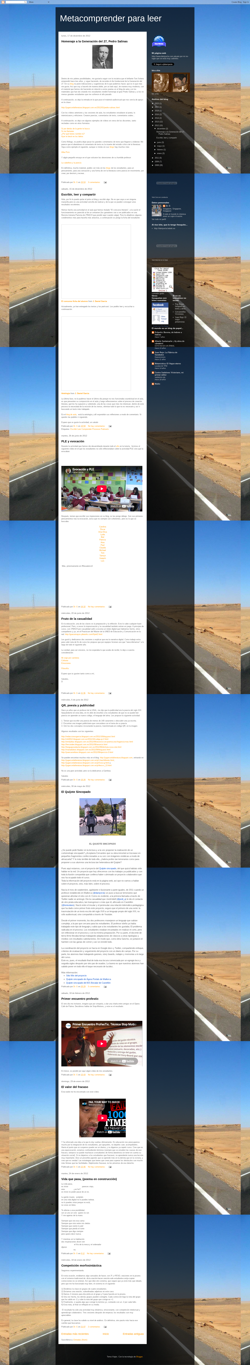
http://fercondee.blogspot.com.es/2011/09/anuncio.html (84, 744)
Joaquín (102, 558)
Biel (102, 537)
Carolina (102, 527)
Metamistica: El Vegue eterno (168, 364)
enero (159, 153)
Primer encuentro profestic (80, 998)
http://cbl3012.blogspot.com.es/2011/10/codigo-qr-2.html (84, 739)
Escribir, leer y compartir (78, 194)
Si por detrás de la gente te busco (75, 129)
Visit (160, 197)
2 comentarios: (94, 1327)
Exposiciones (160, 357)
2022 (157, 107)
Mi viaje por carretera (70, 658)
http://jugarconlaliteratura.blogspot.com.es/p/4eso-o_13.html (86, 765)
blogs (112, 147)
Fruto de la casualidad (76, 618)
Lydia (102, 534)
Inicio (106, 1333)
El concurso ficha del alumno (74, 301)
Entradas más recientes (75, 1333)
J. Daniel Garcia (100, 301)
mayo (159, 146)
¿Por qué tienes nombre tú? (73, 134)
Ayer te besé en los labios (72, 136)
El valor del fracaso (74, 1087)
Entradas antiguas (133, 1333)
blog (71, 84)
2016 (157, 114)
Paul (102, 545)
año (117, 446)
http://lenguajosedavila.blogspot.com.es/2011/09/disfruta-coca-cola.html (91, 747)
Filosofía (65, 668)
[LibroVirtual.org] (156, 322)
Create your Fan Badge (160, 326)
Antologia (65, 393)
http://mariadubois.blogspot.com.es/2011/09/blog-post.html (85, 750)
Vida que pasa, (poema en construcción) (89, 1179)
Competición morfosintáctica (81, 1265)
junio (159, 142)
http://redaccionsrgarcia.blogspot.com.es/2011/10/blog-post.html (88, 736)
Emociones (66, 663)
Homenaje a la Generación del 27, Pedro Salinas (94, 41)
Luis (102, 561)
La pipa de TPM (161, 366)
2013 (157, 122)
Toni (102, 553)
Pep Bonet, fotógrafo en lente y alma (180, 306)
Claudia (103, 548)
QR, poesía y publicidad (77, 705)
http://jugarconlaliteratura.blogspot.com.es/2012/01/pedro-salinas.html (90, 107)
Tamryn (103, 556)
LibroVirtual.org (163, 319)
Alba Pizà (65, 152)
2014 (157, 118)
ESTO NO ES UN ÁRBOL (165, 346)
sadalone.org (160, 377)
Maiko (157, 384)
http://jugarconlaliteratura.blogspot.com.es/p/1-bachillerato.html (87, 760)
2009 (157, 162)
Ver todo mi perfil (159, 219)
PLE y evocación (72, 441)
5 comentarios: (94, 986)
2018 (157, 111)
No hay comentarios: (97, 426)
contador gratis (158, 293)
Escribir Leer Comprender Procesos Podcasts (89, 429)
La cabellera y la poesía (71, 163)
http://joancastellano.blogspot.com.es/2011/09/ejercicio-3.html (87, 752)
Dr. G (168, 206)
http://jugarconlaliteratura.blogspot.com (116, 758)
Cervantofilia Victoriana (180, 313)
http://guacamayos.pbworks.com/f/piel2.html (83, 634)
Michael (102, 550)
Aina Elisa (102, 532)
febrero (160, 150)
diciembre (161, 129)
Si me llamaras (67, 131)
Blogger (139, 1357)
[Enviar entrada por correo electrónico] (105, 182)
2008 (157, 165)
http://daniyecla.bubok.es (164, 228)
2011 (157, 158)
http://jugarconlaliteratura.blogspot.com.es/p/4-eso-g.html (85, 763)
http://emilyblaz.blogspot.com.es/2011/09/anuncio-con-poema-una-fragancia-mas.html (97, 742)
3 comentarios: (94, 182)
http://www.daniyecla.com (162, 56)
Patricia (102, 540)
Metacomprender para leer (111, 18)
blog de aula (71, 414)
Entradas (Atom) (80, 1340)
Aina (102, 542)
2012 (157, 125)
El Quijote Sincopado (76, 791)
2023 (157, 103)
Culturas (64, 660)
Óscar (102, 529)
